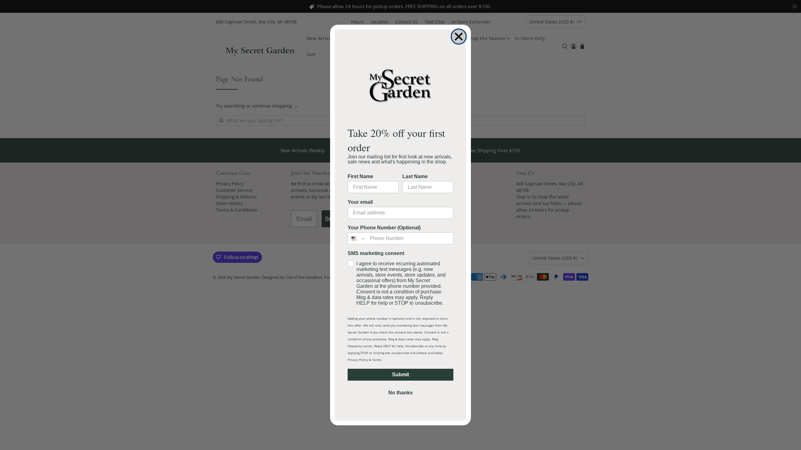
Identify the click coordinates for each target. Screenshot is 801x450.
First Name (360, 176)
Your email (360, 202)
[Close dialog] (459, 36)
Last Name (415, 176)
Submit (400, 374)
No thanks (400, 392)
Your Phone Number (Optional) (384, 227)
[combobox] (357, 238)
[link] (400, 85)
